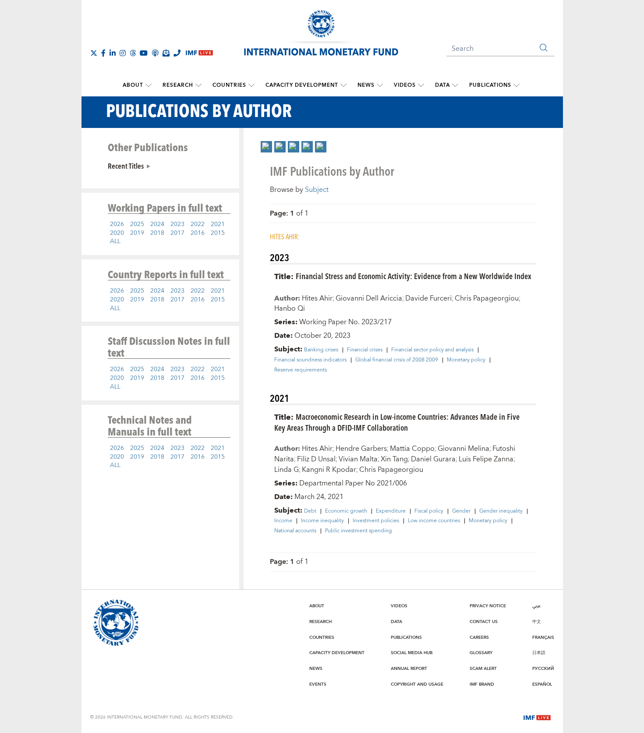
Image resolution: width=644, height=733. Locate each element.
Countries (229, 85)
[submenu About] (148, 85)
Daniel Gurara (433, 459)
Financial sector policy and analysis (432, 350)
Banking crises (321, 350)
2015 (218, 233)
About (133, 85)
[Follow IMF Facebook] (103, 53)
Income (283, 521)
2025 (137, 224)
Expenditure (391, 511)
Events (317, 684)
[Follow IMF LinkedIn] (113, 53)
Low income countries (434, 521)
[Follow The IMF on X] (93, 53)
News (366, 85)
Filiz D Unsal (316, 459)
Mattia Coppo (412, 449)
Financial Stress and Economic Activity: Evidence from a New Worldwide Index (413, 276)
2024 (157, 224)
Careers (479, 637)
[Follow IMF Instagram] (123, 53)
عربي (536, 606)
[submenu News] (380, 85)
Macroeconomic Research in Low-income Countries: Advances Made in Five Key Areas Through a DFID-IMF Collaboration (397, 422)
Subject (317, 190)
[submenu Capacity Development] (343, 85)
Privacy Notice (488, 606)
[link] (266, 146)
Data (442, 85)
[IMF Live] (537, 717)
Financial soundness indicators (310, 360)
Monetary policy (466, 360)
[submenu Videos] (421, 85)
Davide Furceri (428, 298)
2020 (117, 233)
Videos (405, 85)
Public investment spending (358, 531)
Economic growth (346, 511)
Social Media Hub (411, 653)
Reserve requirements (300, 370)
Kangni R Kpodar (329, 470)
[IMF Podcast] (155, 53)
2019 (137, 233)
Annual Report (409, 669)
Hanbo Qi (289, 308)
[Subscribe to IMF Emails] (166, 53)
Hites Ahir (317, 298)
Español (542, 684)
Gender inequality (501, 511)
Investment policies (376, 521)
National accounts (295, 531)
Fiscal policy (428, 511)
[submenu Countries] (251, 85)
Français (543, 637)
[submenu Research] (198, 85)
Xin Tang (394, 459)
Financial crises (364, 350)
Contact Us (484, 622)
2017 (177, 233)
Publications (490, 85)
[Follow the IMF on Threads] (133, 53)
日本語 (538, 653)
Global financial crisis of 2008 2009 (396, 360)
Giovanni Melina (463, 449)
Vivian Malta (358, 459)
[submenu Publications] (516, 85)
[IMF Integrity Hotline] (176, 53)
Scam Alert (483, 669)
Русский (543, 669)
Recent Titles (126, 165)
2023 (177, 224)
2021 (218, 224)
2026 (117, 224)
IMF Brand (482, 684)
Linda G (286, 470)
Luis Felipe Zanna (486, 459)
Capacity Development (301, 85)
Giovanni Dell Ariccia (369, 298)
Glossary (481, 653)
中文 (536, 622)
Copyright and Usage (417, 684)
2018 (157, 233)
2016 (198, 233)
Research (178, 85)
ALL (115, 241)
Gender (461, 511)
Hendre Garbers (361, 449)
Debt (310, 511)
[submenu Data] (455, 85)
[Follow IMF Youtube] (144, 53)
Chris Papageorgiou (487, 298)
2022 (198, 224)
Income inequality (322, 521)
